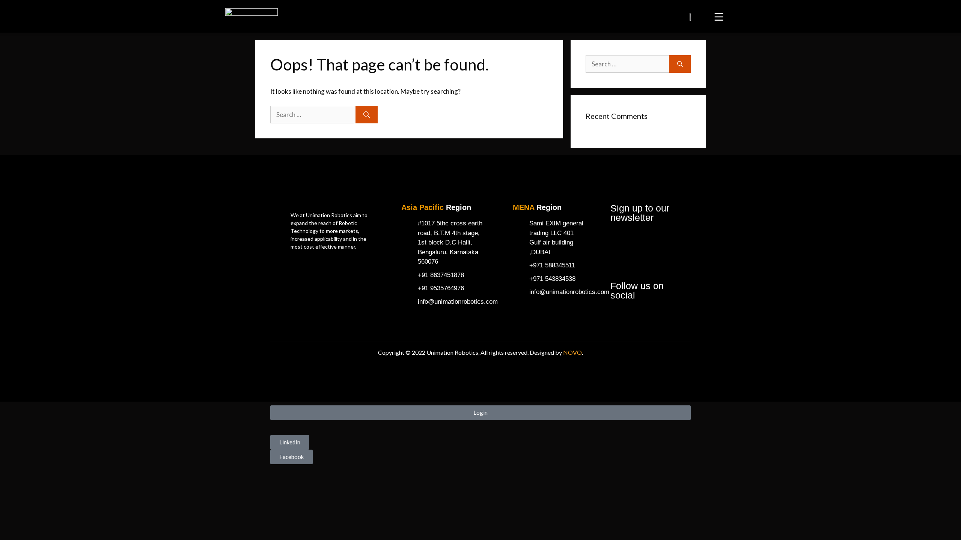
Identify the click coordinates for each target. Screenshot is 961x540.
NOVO (572, 352)
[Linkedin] (641, 317)
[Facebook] (619, 317)
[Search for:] (312, 114)
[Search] (366, 115)
